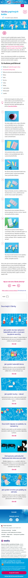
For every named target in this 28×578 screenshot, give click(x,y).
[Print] (4, 33)
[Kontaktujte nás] (22, 5)
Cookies (14, 530)
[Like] (9, 285)
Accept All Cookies (14, 572)
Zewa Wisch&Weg (12, 106)
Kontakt (14, 512)
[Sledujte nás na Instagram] (17, 519)
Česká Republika (7, 525)
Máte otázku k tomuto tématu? (10, 290)
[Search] (25, 2)
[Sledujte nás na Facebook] (11, 519)
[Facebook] (7, 296)
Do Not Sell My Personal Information (14, 576)
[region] (14, 568)
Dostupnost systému (19, 534)
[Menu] (1, 2)
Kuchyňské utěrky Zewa (9, 69)
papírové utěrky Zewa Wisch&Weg (14, 46)
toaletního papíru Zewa (14, 67)
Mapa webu (10, 534)
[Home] (9, 2)
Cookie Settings (5, 536)
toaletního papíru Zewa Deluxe (14, 48)
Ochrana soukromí (6, 530)
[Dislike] (18, 285)
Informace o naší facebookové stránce (11, 532)
